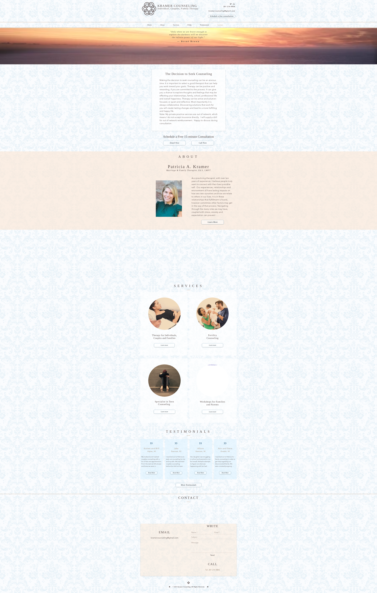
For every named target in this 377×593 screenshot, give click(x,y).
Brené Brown (190, 41)
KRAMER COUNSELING (177, 6)
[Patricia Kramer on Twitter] (230, 4)
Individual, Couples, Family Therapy (177, 8)
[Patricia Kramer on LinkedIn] (234, 4)
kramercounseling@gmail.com (164, 538)
